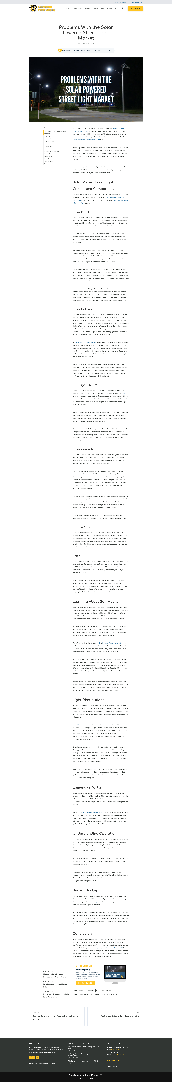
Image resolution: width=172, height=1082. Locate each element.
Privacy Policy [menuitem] (33, 1063)
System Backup (48, 161)
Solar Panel (48, 136)
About (102, 8)
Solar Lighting (78, 8)
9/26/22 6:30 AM (48, 991)
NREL (98, 643)
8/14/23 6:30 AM (48, 971)
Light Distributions (49, 154)
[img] (107, 50)
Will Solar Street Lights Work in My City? (83, 1061)
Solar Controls (49, 144)
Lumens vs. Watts (49, 156)
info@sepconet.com (136, 2)
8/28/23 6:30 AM (48, 981)
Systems (87, 8)
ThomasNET (118, 1058)
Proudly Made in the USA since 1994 (86, 1075)
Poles (46, 149)
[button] (60, 50)
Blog (116, 8)
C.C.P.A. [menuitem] (115, 1066)
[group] (86, 50)
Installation (95, 994)
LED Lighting (90, 990)
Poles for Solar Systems (110, 994)
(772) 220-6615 (115, 1049)
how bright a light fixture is (92, 812)
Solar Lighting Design (81, 994)
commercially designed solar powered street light (106, 948)
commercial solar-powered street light (86, 140)
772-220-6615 (120, 2)
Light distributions (79, 725)
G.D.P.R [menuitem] (109, 1066)
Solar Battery (49, 139)
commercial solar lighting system (85, 342)
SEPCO (79, 43)
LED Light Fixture (50, 141)
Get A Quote (135, 8)
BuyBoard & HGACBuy (113, 1060)
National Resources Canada (112, 643)
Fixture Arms (49, 146)
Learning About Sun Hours (51, 151)
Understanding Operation (51, 159)
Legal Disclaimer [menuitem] (43, 1063)
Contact (109, 8)
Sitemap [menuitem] (52, 1063)
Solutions (68, 8)
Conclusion (47, 164)
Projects (95, 8)
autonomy (93, 902)
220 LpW (124, 393)
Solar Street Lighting (103, 990)
